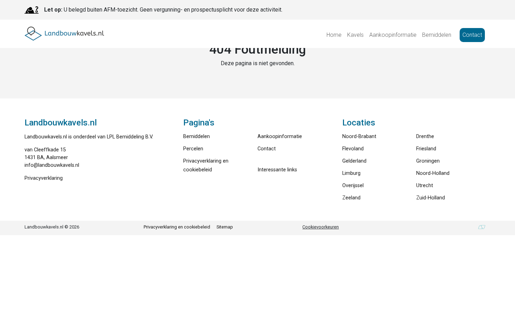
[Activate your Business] (481, 227)
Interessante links (277, 170)
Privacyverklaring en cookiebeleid (177, 227)
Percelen (193, 149)
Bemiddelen (436, 35)
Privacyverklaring (44, 178)
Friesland (426, 149)
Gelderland (354, 161)
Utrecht (424, 186)
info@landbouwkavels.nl (52, 165)
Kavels (355, 35)
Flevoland (353, 149)
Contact (472, 35)
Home (334, 35)
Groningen (428, 161)
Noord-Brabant (359, 136)
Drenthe (425, 136)
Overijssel (353, 186)
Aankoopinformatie (393, 35)
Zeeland (351, 198)
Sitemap (225, 227)
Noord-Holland (432, 173)
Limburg (351, 173)
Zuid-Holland (430, 198)
